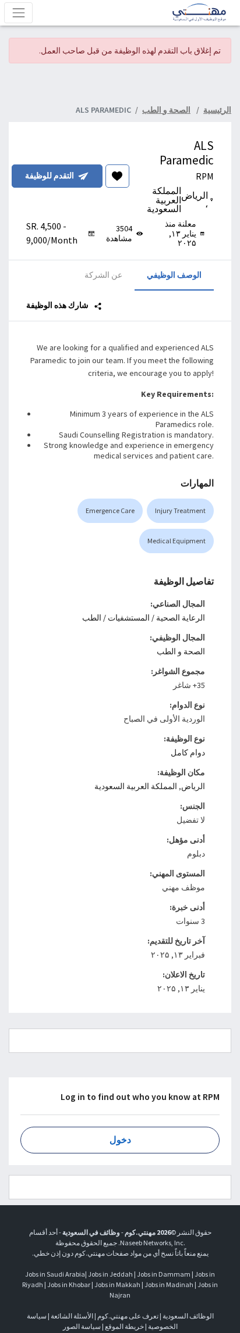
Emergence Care (110, 510)
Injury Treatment (180, 510)
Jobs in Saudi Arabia (55, 1274)
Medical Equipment (176, 540)
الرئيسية (217, 110)
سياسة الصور (82, 1326)
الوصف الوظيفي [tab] (174, 275)
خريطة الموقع (124, 1326)
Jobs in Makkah (117, 1284)
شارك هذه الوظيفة (58, 305)
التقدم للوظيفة (49, 175)
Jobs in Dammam (163, 1274)
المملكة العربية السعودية (135, 786)
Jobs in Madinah (168, 1284)
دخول (120, 1139)
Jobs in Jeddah (110, 1274)
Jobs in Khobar (68, 1284)
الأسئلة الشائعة (72, 1315)
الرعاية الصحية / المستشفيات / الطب (143, 617)
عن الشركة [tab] (103, 275)
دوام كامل (188, 752)
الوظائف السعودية (188, 1315)
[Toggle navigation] (18, 12)
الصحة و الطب (181, 651)
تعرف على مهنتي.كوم (127, 1315)
